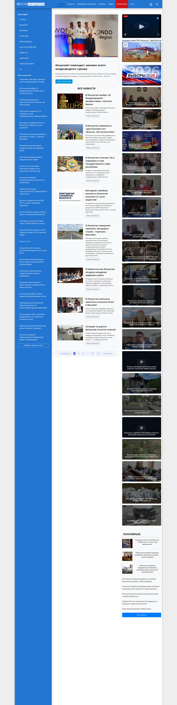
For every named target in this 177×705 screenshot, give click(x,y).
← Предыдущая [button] (64, 353)
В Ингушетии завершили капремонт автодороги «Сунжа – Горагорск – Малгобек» (33, 136)
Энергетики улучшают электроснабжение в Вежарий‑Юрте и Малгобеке (33, 191)
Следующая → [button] (108, 353)
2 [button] (78, 353)
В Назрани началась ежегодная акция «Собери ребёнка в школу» (32, 222)
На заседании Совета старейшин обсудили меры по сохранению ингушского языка (32, 316)
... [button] (87, 353)
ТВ (20, 69)
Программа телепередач (86, 4)
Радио (111, 4)
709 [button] (92, 353)
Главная (61, 4)
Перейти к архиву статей (33, 345)
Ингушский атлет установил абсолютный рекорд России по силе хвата (33, 250)
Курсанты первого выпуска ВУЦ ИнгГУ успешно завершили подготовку (31, 203)
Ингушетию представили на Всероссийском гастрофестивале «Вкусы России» (32, 285)
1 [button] (74, 353)
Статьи (22, 19)
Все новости (141, 615)
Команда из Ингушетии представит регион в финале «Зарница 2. (32, 327)
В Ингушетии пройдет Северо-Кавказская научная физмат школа (32, 295)
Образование (25, 42)
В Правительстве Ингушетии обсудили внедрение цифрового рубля (31, 148)
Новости (71, 4)
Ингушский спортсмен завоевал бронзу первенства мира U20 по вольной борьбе (31, 262)
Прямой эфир (122, 4)
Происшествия (26, 64)
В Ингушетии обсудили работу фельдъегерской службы (30, 158)
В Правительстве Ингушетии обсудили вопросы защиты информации (30, 273)
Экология (24, 58)
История (23, 31)
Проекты (102, 4)
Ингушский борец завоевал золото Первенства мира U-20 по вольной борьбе (32, 232)
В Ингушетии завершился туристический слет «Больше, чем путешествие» (32, 102)
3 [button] (82, 353)
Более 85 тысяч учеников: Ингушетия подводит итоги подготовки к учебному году (29, 168)
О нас (132, 4)
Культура (23, 25)
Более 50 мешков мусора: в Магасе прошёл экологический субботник (33, 213)
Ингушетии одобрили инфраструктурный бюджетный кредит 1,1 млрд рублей (31, 337)
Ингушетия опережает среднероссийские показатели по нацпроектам (32, 180)
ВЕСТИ (30, 4)
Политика (24, 36)
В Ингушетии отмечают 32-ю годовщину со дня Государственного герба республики (33, 113)
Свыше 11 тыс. (25, 241)
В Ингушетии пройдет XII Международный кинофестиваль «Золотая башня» (31, 90)
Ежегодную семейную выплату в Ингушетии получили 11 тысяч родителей (31, 125)
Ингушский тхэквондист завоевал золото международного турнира (32, 80)
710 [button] (98, 353)
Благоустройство (27, 47)
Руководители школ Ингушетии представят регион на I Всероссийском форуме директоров (33, 305)
